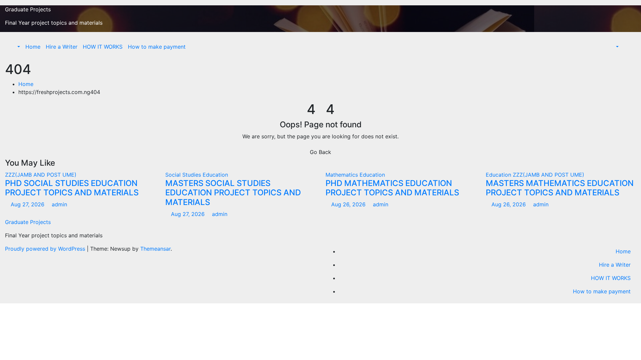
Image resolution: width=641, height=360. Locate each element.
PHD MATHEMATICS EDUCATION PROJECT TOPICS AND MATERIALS (392, 188)
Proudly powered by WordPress (46, 248)
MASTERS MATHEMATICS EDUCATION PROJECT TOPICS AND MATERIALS (560, 188)
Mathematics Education (355, 174)
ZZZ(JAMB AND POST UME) (40, 174)
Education (499, 174)
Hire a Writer (61, 46)
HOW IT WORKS (103, 46)
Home (32, 46)
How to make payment (157, 46)
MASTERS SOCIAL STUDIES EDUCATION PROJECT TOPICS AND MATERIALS (233, 192)
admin (58, 204)
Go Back (320, 152)
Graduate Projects (28, 9)
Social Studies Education (196, 174)
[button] (15, 46)
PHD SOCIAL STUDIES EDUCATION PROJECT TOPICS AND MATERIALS (72, 188)
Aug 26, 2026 (348, 204)
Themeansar (155, 248)
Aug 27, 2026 (27, 204)
